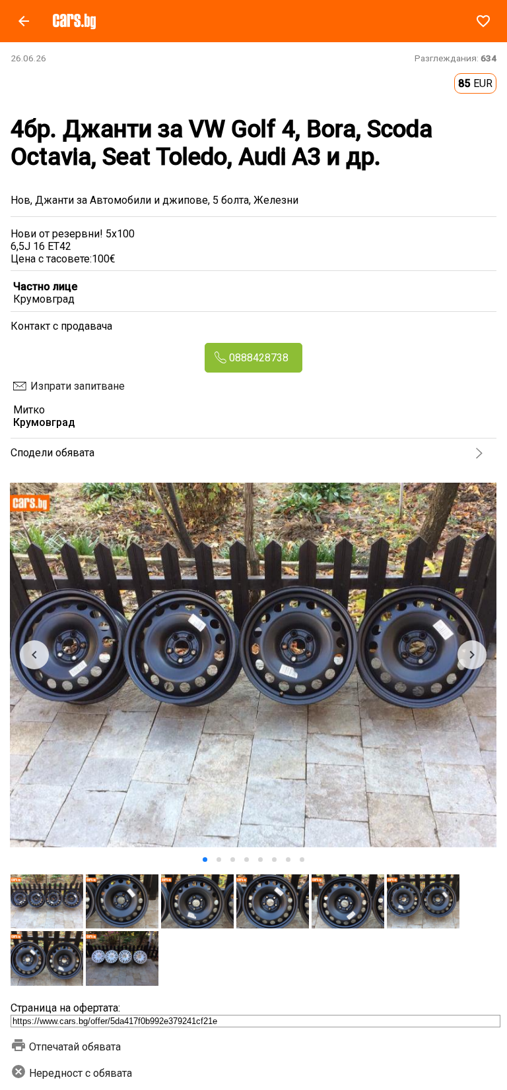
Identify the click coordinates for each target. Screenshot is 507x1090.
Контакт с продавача (61, 326)
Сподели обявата (52, 452)
